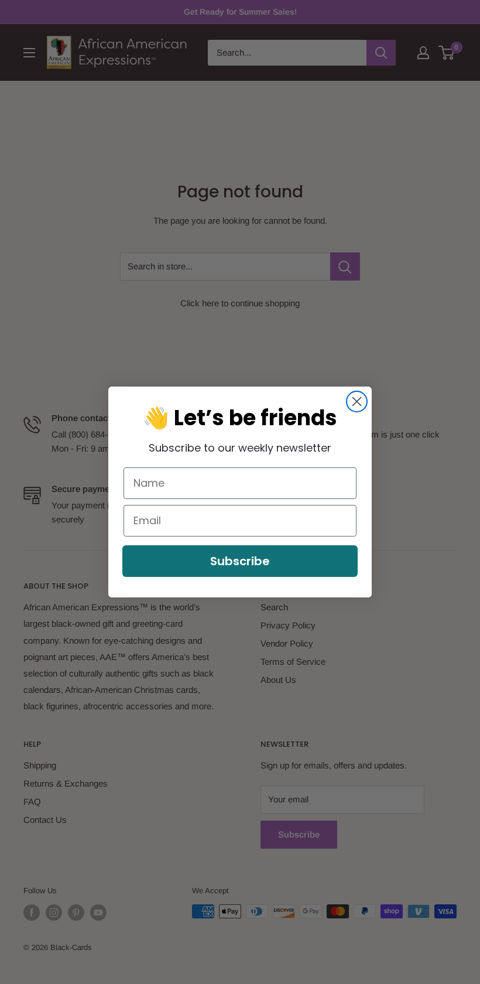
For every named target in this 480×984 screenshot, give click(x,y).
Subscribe (240, 561)
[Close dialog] (357, 401)
